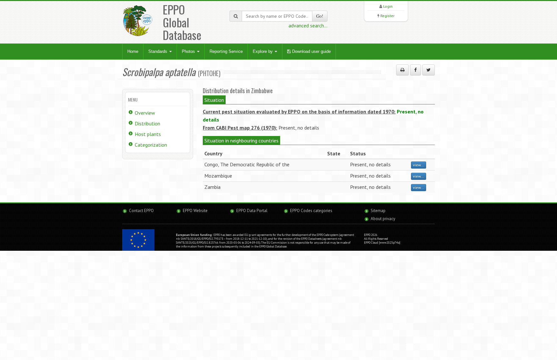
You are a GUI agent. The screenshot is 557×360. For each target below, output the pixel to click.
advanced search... (307, 25)
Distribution (147, 123)
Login (388, 6)
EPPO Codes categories (311, 210)
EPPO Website (195, 210)
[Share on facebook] (415, 69)
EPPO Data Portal (252, 210)
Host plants (148, 134)
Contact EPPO (141, 210)
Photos (189, 51)
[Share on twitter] (428, 69)
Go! (319, 16)
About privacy (383, 218)
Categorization (151, 144)
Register (387, 15)
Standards (158, 51)
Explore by (263, 51)
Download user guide (311, 51)
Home (132, 51)
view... (418, 164)
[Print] (402, 69)
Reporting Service (226, 51)
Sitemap (378, 210)
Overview (145, 113)
